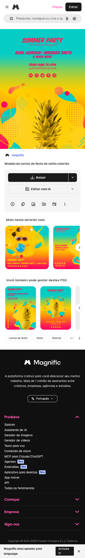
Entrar (73, 7)
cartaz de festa (18, 338)
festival (56, 338)
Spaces (9, 424)
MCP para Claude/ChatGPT (23, 456)
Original (28, 37)
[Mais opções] (64, 204)
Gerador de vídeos (17, 440)
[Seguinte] (79, 247)
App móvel (11, 477)
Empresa (11, 511)
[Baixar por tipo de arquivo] (72, 177)
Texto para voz (14, 446)
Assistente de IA (15, 430)
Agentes (13, 462)
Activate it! (63, 551)
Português (42, 398)
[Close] (78, 551)
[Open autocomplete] (10, 18)
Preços (57, 7)
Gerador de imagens (18, 435)
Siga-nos (11, 524)
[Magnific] (42, 363)
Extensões (15, 467)
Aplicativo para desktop (24, 472)
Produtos (11, 417)
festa (40, 338)
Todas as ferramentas (19, 488)
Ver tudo (38, 220)
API (6, 483)
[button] (42, 398)
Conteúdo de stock (17, 451)
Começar (12, 499)
